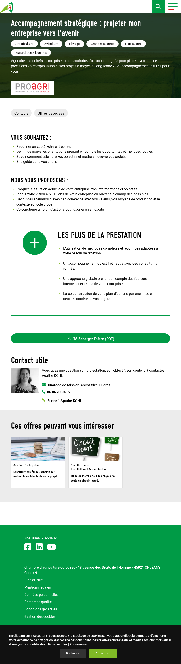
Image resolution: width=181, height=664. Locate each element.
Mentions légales (37, 587)
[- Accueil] (6, 7)
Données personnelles (41, 595)
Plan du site (33, 580)
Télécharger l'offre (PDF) (93, 339)
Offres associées (51, 113)
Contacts (21, 113)
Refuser (72, 653)
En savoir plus (58, 644)
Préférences (78, 644)
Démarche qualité (38, 602)
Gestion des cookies (39, 616)
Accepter (103, 653)
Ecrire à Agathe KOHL (64, 401)
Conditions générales (40, 609)
